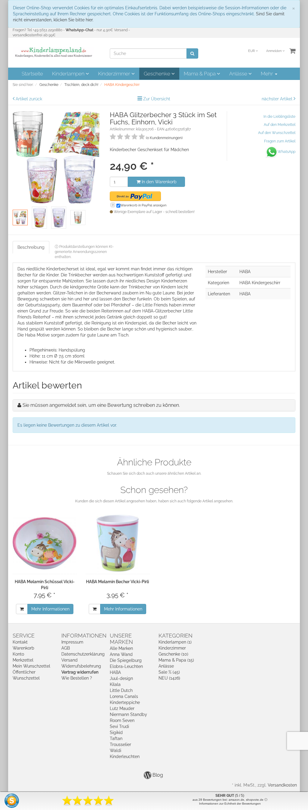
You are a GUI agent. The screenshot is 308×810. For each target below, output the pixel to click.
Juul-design (121, 678)
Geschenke (157, 74)
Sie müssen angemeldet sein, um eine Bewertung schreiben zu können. (101, 405)
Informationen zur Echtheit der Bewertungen (230, 803)
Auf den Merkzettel (279, 125)
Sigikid (116, 732)
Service (24, 635)
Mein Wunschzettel (31, 666)
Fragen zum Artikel (279, 141)
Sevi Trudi (119, 726)
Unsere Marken (121, 638)
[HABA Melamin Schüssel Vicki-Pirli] (45, 543)
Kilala (115, 684)
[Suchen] (192, 53)
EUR (252, 51)
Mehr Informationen (50, 609)
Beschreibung (31, 247)
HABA (115, 672)
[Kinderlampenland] (53, 52)
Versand (69, 660)
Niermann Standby (128, 714)
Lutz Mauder (122, 708)
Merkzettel (23, 660)
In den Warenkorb (158, 181)
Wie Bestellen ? (76, 678)
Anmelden (274, 51)
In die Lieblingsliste (279, 116)
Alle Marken (121, 648)
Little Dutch (121, 690)
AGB (65, 648)
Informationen (83, 635)
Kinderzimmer (114, 74)
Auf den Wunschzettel (276, 133)
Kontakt (20, 642)
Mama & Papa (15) (176, 660)
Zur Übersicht (156, 98)
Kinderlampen (69, 74)
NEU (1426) (169, 678)
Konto (18, 654)
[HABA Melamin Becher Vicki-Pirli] (118, 543)
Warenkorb (23, 648)
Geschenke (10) (173, 654)
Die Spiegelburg (126, 660)
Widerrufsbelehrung (81, 666)
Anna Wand (121, 654)
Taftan (116, 738)
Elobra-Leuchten (126, 666)
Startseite (32, 74)
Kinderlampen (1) (175, 642)
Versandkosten (282, 785)
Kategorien (175, 635)
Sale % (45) (169, 672)
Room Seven (122, 720)
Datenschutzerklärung (83, 654)
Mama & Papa (200, 74)
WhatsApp (286, 152)
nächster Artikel (278, 98)
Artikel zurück (29, 98)
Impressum (72, 642)
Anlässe (238, 74)
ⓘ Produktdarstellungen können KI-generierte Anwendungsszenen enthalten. (84, 252)
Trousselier (120, 744)
